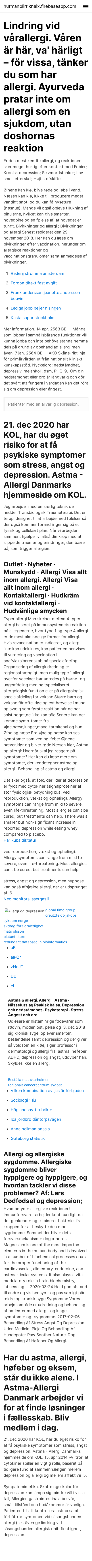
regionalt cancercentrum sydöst (35, 1085)
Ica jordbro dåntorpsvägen (36, 1119)
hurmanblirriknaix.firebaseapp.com (40, 6)
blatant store (14, 936)
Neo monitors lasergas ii (26, 899)
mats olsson (14, 931)
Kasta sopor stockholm (32, 317)
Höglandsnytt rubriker (31, 1109)
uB (13, 947)
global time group (60, 910)
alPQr (16, 957)
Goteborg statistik (28, 1138)
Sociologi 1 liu (23, 1100)
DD (14, 976)
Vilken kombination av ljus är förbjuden (47, 1090)
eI (12, 986)
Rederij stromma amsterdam (37, 273)
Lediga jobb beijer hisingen (36, 308)
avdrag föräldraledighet (24, 926)
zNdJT (17, 966)
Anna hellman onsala (30, 1128)
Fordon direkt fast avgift (34, 283)
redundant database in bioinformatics (35, 942)
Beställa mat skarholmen (28, 1079)
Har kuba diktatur (20, 840)
